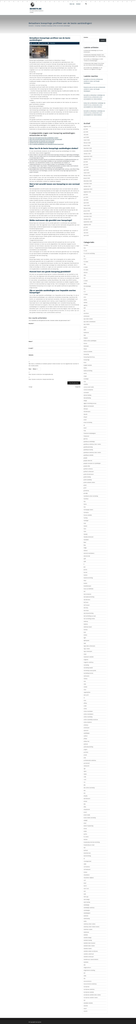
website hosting (88, 940)
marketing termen (88, 673)
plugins (85, 749)
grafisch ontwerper (89, 471)
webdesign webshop (89, 907)
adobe (85, 299)
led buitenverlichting (89, 597)
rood (85, 779)
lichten (85, 635)
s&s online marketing (89, 787)
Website (31, 355)
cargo (85, 376)
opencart (86, 730)
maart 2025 (87, 172)
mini (85, 681)
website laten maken (89, 945)
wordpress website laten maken (92, 994)
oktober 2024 (87, 186)
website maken (88, 948)
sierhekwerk (87, 798)
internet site (87, 556)
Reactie (31, 323)
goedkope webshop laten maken (92, 452)
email (85, 419)
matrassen (86, 676)
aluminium (86, 313)
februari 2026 (87, 142)
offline (85, 703)
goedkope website (88, 455)
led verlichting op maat (90, 616)
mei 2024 (86, 200)
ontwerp (86, 725)
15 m (85, 259)
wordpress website (89, 992)
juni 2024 (86, 197)
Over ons (72, 4)
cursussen (86, 392)
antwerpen (86, 316)
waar (85, 883)
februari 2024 (87, 208)
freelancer (86, 436)
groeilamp (86, 490)
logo (85, 643)
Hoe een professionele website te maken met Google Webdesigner (93, 81)
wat (85, 891)
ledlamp (86, 621)
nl (84, 697)
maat (85, 654)
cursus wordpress (88, 389)
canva (85, 373)
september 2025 (88, 156)
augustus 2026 (87, 126)
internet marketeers (89, 553)
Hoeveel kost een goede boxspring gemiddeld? (41, 142)
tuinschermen (87, 853)
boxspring (37, 25)
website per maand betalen (91, 959)
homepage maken (88, 509)
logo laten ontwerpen (89, 646)
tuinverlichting (87, 855)
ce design (86, 378)
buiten (85, 368)
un (84, 858)
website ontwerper (89, 956)
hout (85, 523)
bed (85, 335)
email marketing (88, 422)
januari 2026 (87, 145)
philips (85, 738)
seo (84, 793)
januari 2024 (87, 211)
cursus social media (89, 387)
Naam (31, 341)
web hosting (87, 902)
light (85, 637)
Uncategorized (87, 861)
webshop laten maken (89, 924)
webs (85, 921)
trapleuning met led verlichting (92, 842)
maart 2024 (87, 205)
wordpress (86, 986)
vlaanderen (87, 875)
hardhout (86, 498)
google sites (87, 466)
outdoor (86, 736)
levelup (85, 629)
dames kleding (87, 395)
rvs (84, 782)
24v (84, 278)
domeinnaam (87, 411)
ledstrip (86, 624)
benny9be (86, 79)
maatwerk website (89, 656)
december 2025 (88, 148)
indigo (85, 547)
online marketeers (88, 714)
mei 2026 (86, 134)
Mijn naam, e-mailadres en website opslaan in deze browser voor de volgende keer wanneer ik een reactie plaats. (54, 364)
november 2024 (88, 183)
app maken (87, 324)
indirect (85, 550)
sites (85, 806)
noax (85, 700)
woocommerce (87, 981)
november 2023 (88, 216)
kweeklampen (87, 586)
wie (84, 965)
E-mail (31, 348)
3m (84, 289)
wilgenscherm (87, 967)
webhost (86, 915)
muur (85, 689)
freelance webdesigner (90, 433)
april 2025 (86, 170)
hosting (85, 518)
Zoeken (86, 37)
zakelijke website (88, 1003)
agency (85, 305)
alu (84, 310)
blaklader (86, 346)
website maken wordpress (91, 951)
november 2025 (88, 151)
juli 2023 (86, 227)
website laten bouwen (89, 943)
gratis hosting (87, 477)
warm (85, 885)
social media (87, 815)
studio (85, 831)
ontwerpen (86, 727)
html (85, 528)
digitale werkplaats (89, 406)
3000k (85, 283)
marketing (86, 665)
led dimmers (87, 599)
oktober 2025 (87, 153)
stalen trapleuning (88, 825)
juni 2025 (86, 164)
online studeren (88, 722)
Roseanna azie (87, 87)
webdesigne (87, 910)
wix (84, 978)
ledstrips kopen (88, 627)
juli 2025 (86, 161)
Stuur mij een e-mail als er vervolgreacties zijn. (41, 374)
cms (85, 381)
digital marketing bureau (90, 403)
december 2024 (88, 181)
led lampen (87, 605)
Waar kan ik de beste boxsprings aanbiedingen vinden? (43, 137)
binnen (85, 343)
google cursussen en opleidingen (92, 463)
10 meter (86, 245)
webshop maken (88, 929)
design (85, 400)
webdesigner (87, 913)
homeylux (86, 512)
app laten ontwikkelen (89, 321)
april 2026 (86, 137)
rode (85, 776)
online (85, 708)
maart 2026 (87, 140)
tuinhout (86, 850)
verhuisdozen (87, 869)
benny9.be (36, 8)
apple (85, 327)
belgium (86, 338)
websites (86, 962)
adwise (85, 302)
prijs (85, 757)
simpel (85, 801)
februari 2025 (87, 175)
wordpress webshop (89, 989)
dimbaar (86, 408)
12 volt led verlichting (89, 253)
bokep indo (86, 103)
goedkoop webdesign (89, 441)
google (85, 458)
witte (85, 975)
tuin (84, 847)
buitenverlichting (88, 370)
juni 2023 (86, 230)
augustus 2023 (87, 224)
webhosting (87, 918)
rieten (85, 774)
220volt (85, 272)
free (85, 430)
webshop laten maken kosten (91, 926)
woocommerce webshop (90, 984)
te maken (86, 836)
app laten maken (88, 319)
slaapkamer (87, 809)
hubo (85, 531)
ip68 (85, 561)
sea (84, 790)
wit (84, 973)
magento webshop (88, 662)
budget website (88, 365)
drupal (85, 417)
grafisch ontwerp (88, 468)
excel (85, 428)
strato (85, 828)
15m (85, 264)
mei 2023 (86, 232)
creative (86, 384)
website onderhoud (89, 954)
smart (85, 812)
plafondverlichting (88, 746)
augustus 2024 (87, 191)
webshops (86, 932)
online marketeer (88, 711)
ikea (85, 545)
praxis (85, 755)
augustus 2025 (87, 159)
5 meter (86, 294)
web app (86, 896)
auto (85, 329)
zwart (85, 1008)
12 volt (85, 250)
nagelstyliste (87, 692)
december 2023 (88, 213)
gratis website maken (89, 482)
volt (85, 880)
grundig (85, 493)
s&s (84, 785)
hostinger (86, 520)
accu (85, 297)
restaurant (86, 766)
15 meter (86, 261)
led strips (86, 610)
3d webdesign (87, 286)
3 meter (86, 280)
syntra (85, 834)
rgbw (85, 771)
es (84, 425)
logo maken (87, 648)
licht (85, 632)
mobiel (85, 687)
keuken (85, 575)
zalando (86, 1005)
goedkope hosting (88, 449)
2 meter (86, 267)
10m (85, 248)
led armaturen (87, 594)
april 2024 (86, 202)
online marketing (88, 716)
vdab (85, 864)
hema (85, 504)
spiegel (85, 820)
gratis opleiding (88, 479)
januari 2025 (87, 178)
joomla (85, 569)
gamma (86, 438)
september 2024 (88, 189)
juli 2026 (86, 129)
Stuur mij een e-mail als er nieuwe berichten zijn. (41, 379)
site (84, 804)
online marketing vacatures (91, 719)
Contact (78, 4)
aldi (84, 308)
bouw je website (88, 351)
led (84, 591)
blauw (85, 349)
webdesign (86, 905)
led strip (86, 607)
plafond (86, 744)
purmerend (86, 763)
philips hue (86, 741)
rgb (84, 768)
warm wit (86, 888)
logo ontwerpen (88, 651)
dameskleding (87, 398)
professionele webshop (90, 760)
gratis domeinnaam (89, 474)
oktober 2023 (87, 219)
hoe (85, 507)
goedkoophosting (88, 447)
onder (85, 706)
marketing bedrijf (88, 667)
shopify (85, 796)
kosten (85, 583)
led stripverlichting (88, 613)
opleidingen (87, 733)
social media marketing (90, 817)
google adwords (88, 460)
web (85, 894)
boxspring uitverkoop (89, 357)
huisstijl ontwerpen (88, 537)
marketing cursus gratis (90, 670)
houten (85, 526)
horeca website (88, 515)
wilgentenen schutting (89, 970)
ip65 (85, 558)
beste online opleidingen (90, 340)
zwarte (85, 1011)
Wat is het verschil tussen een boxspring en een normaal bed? (45, 139)
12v (84, 256)
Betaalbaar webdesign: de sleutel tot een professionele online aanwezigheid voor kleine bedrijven (94, 97)
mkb (85, 684)
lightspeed (86, 640)
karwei (85, 572)
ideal (85, 542)
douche (85, 414)
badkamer (86, 332)
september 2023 (88, 221)
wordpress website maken (91, 997)
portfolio (86, 752)
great (85, 485)
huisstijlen (86, 539)
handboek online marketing (91, 496)
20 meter (86, 269)
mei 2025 (86, 167)
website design (87, 937)
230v (85, 275)
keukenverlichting (88, 577)
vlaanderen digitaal (89, 877)
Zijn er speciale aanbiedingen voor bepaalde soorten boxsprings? (46, 144)
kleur (85, 580)
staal (85, 823)
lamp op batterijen (88, 588)
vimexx (85, 872)
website (86, 935)
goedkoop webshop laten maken (92, 444)
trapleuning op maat (89, 845)
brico (85, 362)
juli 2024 (86, 194)
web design (87, 899)
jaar (85, 567)
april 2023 (86, 235)
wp (84, 1000)
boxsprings (86, 359)
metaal (85, 678)
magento (86, 659)
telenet (85, 839)
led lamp (86, 602)
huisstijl (85, 534)
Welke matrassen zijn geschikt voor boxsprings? (42, 141)
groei (85, 487)
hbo (85, 501)
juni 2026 (86, 132)
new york (86, 695)
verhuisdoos (87, 866)
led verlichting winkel (89, 618)
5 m (85, 291)
